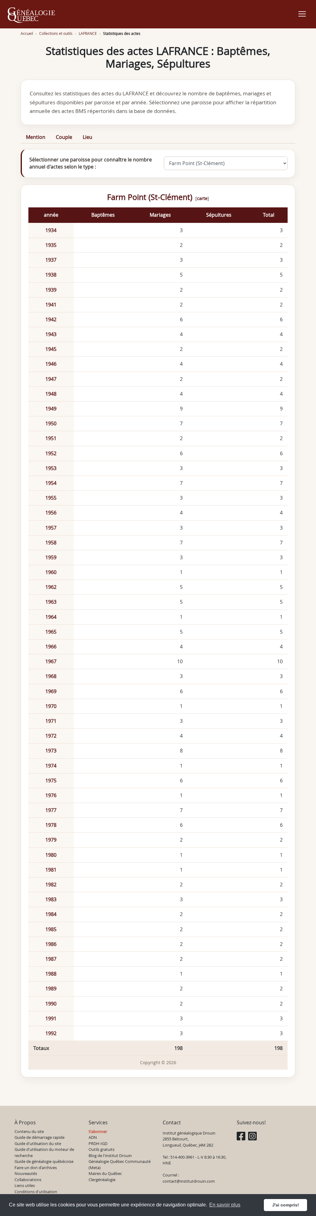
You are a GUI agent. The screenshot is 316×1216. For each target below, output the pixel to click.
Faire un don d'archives (36, 1167)
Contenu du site (29, 1131)
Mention (35, 137)
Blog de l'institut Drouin (110, 1155)
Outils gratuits (101, 1149)
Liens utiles (25, 1185)
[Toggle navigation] (302, 14)
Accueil (27, 33)
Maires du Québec (105, 1173)
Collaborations (28, 1179)
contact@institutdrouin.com (189, 1181)
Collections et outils (56, 33)
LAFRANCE (88, 33)
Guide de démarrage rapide (39, 1137)
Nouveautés (26, 1173)
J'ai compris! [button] (285, 1204)
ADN (93, 1137)
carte (202, 198)
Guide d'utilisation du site (38, 1143)
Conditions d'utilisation (36, 1191)
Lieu (87, 137)
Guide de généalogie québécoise (44, 1161)
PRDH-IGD (98, 1143)
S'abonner (98, 1131)
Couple (64, 137)
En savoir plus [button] (224, 1204)
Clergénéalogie (102, 1179)
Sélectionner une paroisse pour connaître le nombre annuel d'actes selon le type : (90, 163)
